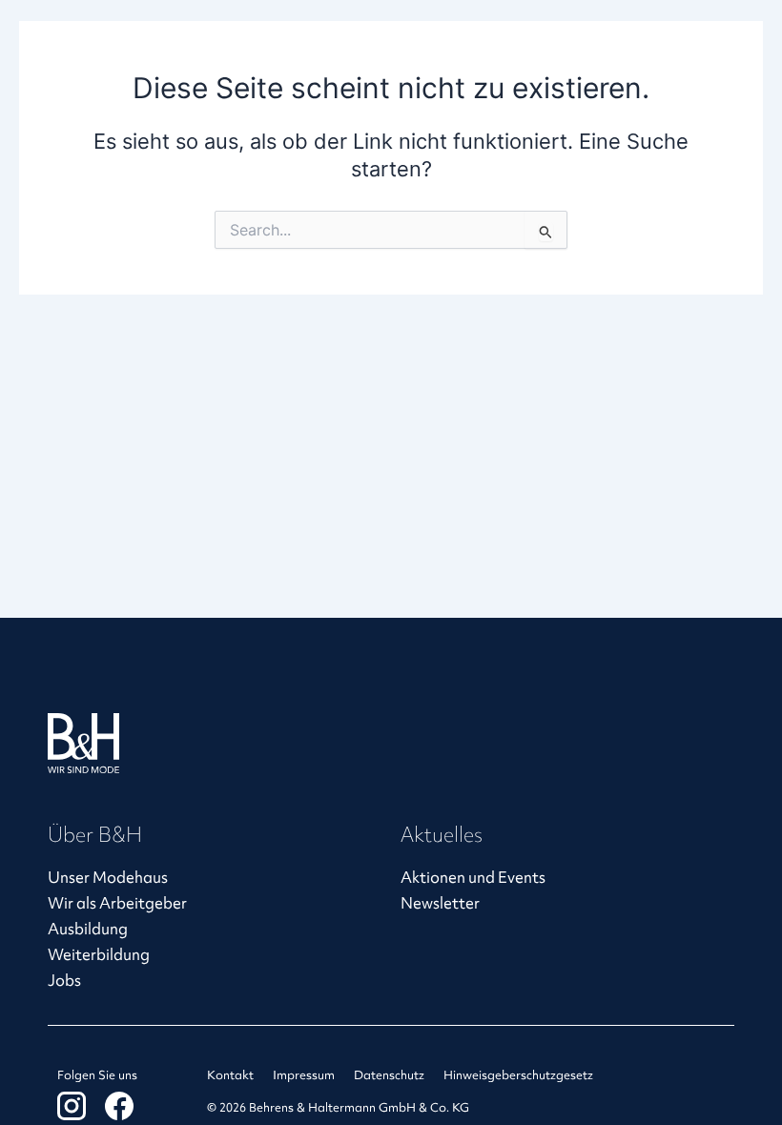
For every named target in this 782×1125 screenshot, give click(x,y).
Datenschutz (389, 1075)
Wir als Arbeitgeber (117, 903)
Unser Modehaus (108, 878)
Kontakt (230, 1075)
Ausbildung (88, 929)
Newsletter (440, 903)
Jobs (64, 981)
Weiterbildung (99, 955)
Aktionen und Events (473, 878)
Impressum (304, 1075)
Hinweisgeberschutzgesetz (518, 1075)
